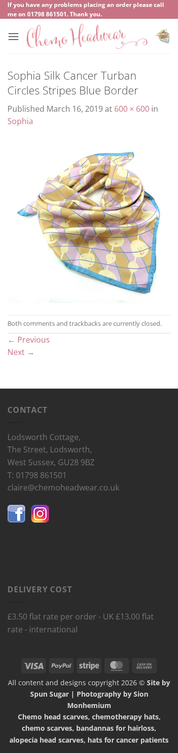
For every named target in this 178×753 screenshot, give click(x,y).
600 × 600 (131, 108)
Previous (28, 339)
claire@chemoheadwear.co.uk (63, 487)
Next (21, 352)
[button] (13, 36)
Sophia (20, 121)
